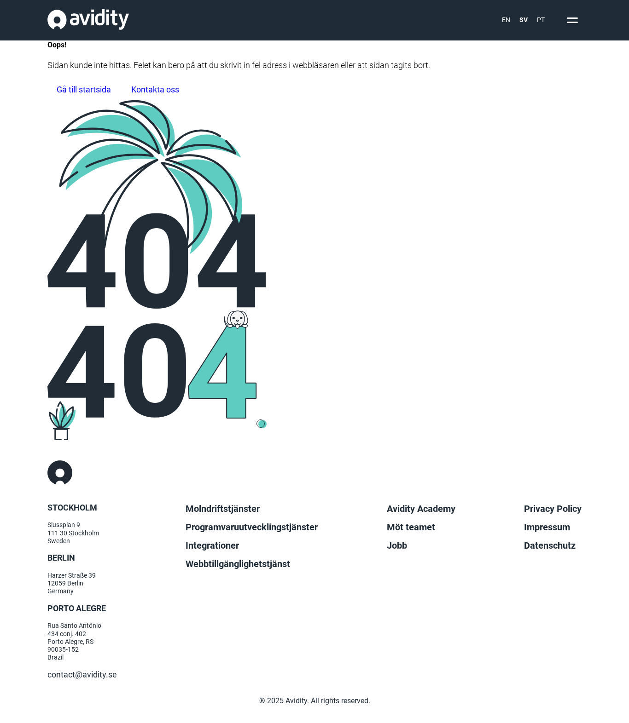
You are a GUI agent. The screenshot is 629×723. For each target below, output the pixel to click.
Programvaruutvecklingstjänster (252, 527)
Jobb (397, 545)
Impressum (547, 527)
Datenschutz (550, 545)
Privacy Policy (553, 508)
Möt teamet (411, 527)
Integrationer (212, 545)
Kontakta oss (155, 89)
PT (541, 20)
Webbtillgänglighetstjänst (238, 563)
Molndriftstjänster (223, 508)
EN (506, 20)
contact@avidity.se (82, 674)
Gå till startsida (84, 89)
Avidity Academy (421, 508)
